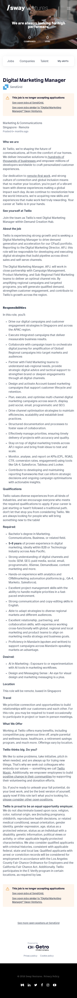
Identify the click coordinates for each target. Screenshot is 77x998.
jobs (10, 61)
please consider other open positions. (28, 799)
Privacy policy (30, 956)
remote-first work (38, 175)
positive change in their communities (27, 776)
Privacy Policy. (52, 976)
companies (27, 61)
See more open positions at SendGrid (38, 923)
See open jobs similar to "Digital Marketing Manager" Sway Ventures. (36, 109)
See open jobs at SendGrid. (28, 103)
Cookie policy (47, 956)
